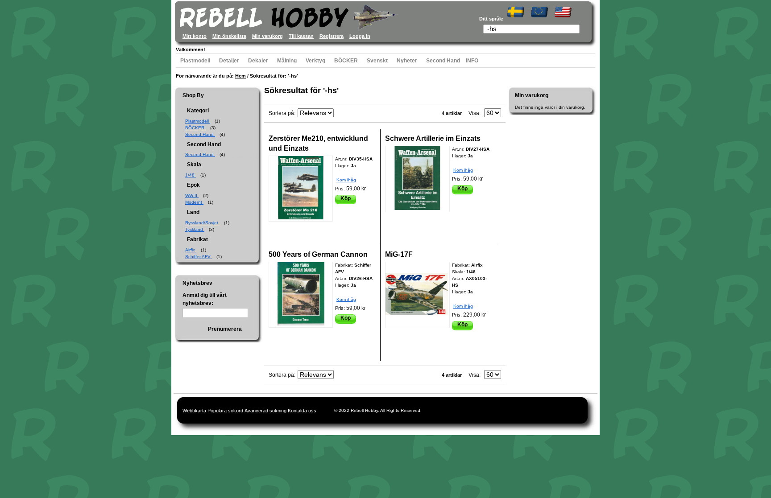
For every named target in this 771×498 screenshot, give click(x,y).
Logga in (359, 36)
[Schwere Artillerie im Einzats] (417, 179)
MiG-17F (399, 254)
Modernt (194, 202)
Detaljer (229, 61)
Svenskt (377, 61)
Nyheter (407, 61)
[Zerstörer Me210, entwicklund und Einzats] (301, 189)
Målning (287, 61)
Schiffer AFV (198, 256)
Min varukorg (267, 36)
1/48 (190, 175)
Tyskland (194, 229)
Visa (473, 113)
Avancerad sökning (265, 410)
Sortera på (281, 113)
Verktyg (315, 61)
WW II (192, 195)
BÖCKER (346, 61)
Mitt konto (194, 36)
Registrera (331, 36)
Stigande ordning (341, 113)
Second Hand (443, 61)
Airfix (190, 249)
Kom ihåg (346, 179)
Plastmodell (195, 61)
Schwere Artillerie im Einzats (433, 138)
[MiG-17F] (417, 295)
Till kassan (301, 36)
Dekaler (258, 61)
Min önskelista (229, 36)
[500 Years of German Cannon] (301, 295)
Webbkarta (194, 410)
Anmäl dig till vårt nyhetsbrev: (204, 299)
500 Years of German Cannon (318, 254)
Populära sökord (225, 410)
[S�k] (575, 30)
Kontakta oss (302, 410)
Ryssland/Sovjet (202, 222)
